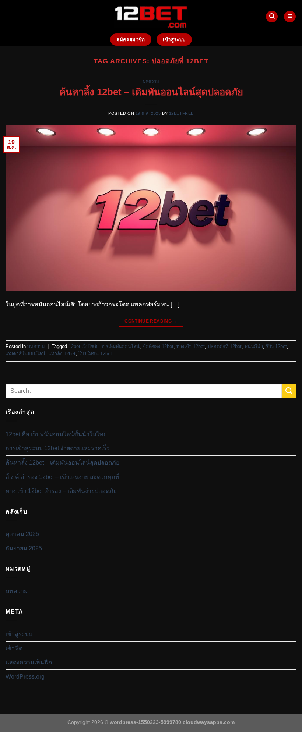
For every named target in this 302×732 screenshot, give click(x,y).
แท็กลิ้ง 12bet (62, 353)
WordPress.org (25, 677)
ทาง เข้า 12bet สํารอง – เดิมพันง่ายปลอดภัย (61, 491)
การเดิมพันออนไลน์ (120, 346)
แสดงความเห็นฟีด (29, 662)
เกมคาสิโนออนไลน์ (25, 353)
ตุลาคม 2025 (22, 534)
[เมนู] (290, 17)
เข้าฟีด (14, 648)
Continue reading (151, 321)
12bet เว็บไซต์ (83, 346)
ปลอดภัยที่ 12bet (225, 346)
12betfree (181, 113)
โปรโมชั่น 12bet (95, 353)
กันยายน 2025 (24, 548)
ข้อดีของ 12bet (158, 346)
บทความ (151, 81)
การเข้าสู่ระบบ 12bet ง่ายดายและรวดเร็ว (58, 448)
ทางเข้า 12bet (190, 346)
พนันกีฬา (254, 346)
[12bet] (151, 16)
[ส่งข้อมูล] (289, 391)
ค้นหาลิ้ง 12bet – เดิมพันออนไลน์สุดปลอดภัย (151, 92)
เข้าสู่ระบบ (19, 634)
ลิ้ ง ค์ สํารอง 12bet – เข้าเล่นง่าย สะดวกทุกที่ (62, 477)
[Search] (272, 17)
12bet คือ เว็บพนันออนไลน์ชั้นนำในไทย (56, 434)
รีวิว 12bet (276, 346)
